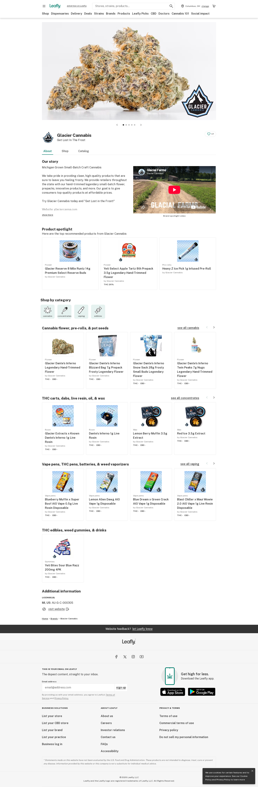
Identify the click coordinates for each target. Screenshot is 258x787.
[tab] (123, 125)
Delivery (76, 13)
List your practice (54, 737)
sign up (121, 687)
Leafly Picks (140, 13)
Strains (99, 13)
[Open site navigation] (44, 6)
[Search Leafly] (171, 6)
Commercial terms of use (176, 723)
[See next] (214, 327)
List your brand (52, 730)
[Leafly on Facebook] (116, 656)
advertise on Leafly (77, 6)
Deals (88, 13)
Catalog (83, 151)
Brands (110, 13)
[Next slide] (141, 125)
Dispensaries (60, 13)
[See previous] (207, 327)
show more (47, 215)
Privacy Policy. (61, 698)
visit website (56, 609)
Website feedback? (129, 629)
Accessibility (109, 751)
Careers (106, 723)
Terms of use (168, 716)
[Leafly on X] (125, 657)
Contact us (108, 737)
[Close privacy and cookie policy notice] (252, 770)
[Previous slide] (117, 125)
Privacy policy (168, 730)
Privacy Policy (223, 779)
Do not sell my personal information (183, 737)
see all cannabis (188, 328)
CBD (153, 13)
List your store (52, 716)
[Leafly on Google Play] (201, 692)
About (47, 151)
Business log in (52, 744)
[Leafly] (55, 6)
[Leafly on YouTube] (141, 657)
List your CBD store (55, 723)
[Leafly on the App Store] (172, 692)
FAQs (104, 744)
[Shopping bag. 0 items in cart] (214, 6)
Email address (49, 681)
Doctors (164, 13)
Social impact (200, 13)
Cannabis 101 (180, 13)
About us (107, 716)
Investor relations (113, 730)
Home (45, 618)
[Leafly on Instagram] (133, 657)
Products (124, 13)
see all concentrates (185, 398)
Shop (45, 13)
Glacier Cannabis (69, 618)
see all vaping (189, 464)
